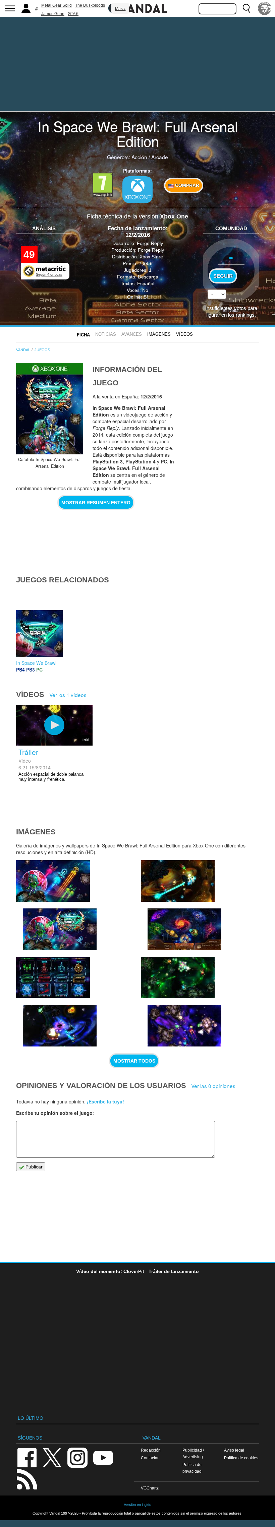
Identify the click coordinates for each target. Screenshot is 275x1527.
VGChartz (150, 1488)
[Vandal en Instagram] (77, 1457)
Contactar (150, 1458)
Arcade (159, 157)
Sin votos (231, 310)
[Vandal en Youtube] (103, 1457)
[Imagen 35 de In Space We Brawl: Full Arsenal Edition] (53, 881)
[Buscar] (246, 8)
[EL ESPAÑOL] (264, 8)
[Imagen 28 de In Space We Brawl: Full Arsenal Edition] (184, 1025)
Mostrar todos (134, 1061)
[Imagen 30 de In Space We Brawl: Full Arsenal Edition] (60, 1025)
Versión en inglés (137, 1505)
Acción (139, 157)
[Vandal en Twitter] (52, 1457)
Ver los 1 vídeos (68, 694)
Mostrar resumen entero (95, 502)
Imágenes (159, 334)
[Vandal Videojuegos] (137, 7)
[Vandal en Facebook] (27, 1457)
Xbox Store (151, 256)
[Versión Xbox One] (137, 189)
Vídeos (184, 334)
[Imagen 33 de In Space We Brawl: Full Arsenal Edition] (178, 881)
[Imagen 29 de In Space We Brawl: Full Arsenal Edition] (178, 977)
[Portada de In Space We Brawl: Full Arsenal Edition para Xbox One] (49, 408)
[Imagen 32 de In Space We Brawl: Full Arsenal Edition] (184, 929)
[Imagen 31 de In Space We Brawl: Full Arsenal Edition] (53, 977)
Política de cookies (241, 1458)
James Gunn (52, 13)
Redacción (151, 1450)
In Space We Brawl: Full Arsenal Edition (138, 133)
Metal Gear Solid (56, 5)
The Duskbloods (90, 5)
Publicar (33, 1166)
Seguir (223, 276)
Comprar (186, 185)
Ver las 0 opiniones (213, 1085)
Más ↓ (120, 8)
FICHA (83, 334)
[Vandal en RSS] (27, 1478)
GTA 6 (73, 13)
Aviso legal (234, 1450)
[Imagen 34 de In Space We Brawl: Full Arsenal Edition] (60, 929)
